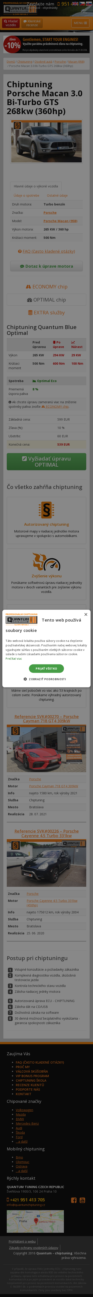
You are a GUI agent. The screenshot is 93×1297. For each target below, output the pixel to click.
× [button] (85, 614)
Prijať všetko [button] (46, 668)
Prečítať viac (14, 659)
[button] (46, 679)
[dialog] (46, 648)
